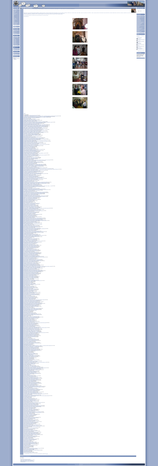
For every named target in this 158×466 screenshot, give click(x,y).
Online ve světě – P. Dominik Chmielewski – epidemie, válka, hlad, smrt (32, 177)
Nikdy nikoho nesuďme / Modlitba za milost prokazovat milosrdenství (32, 132)
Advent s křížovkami (26, 135)
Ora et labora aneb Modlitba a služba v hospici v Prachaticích (31, 309)
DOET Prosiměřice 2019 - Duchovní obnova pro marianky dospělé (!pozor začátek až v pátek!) (35, 220)
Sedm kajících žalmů (26, 451)
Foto (13, 16)
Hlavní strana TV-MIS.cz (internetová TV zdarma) (15, 37)
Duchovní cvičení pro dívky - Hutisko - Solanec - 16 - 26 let (31, 330)
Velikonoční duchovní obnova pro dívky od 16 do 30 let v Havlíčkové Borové (33, 303)
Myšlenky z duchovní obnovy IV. (28, 307)
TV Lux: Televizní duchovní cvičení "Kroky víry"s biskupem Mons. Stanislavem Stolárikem (34, 192)
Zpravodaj (14, 14)
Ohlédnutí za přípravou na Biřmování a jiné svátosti (30, 400)
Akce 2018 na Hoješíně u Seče (27, 237)
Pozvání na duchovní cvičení (27, 357)
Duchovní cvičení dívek (27, 435)
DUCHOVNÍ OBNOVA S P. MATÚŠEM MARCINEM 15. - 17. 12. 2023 (32, 150)
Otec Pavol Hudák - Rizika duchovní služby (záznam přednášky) (31, 259)
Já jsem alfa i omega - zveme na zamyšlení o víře (30, 442)
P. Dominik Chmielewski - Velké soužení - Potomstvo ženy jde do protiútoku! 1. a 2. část (34, 173)
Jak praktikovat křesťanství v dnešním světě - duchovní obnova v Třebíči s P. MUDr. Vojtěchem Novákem (36, 395)
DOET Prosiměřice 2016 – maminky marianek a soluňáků (30, 273)
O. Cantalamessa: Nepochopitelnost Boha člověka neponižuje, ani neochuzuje (33, 386)
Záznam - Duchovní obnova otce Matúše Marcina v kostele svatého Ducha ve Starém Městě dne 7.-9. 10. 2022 (37, 168)
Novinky (14, 38)
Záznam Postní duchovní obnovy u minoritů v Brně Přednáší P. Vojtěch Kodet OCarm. (30, 213)
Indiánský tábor (25, 444)
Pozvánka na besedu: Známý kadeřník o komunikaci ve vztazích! (31, 161)
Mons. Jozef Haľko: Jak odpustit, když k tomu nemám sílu (31, 250)
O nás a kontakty (15, 24)
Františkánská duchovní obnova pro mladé (29, 216)
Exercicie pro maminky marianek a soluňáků (29, 452)
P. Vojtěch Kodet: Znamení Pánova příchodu (29, 181)
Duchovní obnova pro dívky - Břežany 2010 (29, 430)
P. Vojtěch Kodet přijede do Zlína (28, 251)
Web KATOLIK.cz (138, 17)
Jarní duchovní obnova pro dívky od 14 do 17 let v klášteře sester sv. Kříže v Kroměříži (34, 196)
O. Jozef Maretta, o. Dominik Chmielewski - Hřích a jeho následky (32, 190)
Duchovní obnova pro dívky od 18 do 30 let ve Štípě (30, 348)
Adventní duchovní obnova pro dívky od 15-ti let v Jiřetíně (31, 403)
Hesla (13, 17)
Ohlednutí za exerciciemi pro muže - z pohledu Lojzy (30, 197)
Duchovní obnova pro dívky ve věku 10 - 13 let (29, 205)
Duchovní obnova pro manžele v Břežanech (29, 275)
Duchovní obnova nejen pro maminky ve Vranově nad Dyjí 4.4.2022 (32, 179)
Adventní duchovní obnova (27, 315)
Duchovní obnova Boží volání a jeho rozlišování (29, 428)
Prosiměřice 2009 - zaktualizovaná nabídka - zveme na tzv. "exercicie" (32, 448)
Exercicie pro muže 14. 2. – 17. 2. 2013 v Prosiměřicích (30, 366)
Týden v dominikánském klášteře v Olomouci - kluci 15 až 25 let (31, 329)
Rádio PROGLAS (138, 19)
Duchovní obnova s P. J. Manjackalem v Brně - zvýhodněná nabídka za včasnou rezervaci (34, 332)
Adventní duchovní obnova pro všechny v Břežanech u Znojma (31, 314)
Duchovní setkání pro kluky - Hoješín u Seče (29, 323)
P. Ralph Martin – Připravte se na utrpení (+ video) (30, 133)
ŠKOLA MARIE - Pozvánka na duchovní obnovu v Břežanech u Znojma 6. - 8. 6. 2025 (34, 128)
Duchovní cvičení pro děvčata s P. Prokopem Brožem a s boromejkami (32, 411)
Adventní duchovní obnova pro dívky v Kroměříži (29, 152)
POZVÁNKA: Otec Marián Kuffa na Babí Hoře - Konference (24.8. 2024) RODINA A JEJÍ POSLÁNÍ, (35, 141)
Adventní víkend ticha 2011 (27, 416)
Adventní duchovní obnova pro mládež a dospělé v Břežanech (31, 425)
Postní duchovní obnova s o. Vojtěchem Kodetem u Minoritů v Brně (32, 308)
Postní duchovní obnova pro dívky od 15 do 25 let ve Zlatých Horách (32, 368)
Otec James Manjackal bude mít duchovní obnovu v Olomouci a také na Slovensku (34, 178)
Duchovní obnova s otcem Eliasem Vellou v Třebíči (30, 339)
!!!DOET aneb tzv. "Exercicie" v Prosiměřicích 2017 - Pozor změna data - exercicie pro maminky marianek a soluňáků (38, 266)
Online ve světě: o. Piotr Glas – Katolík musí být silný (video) (31, 127)
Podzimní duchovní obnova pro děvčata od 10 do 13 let (30, 246)
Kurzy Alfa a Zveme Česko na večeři (28, 407)
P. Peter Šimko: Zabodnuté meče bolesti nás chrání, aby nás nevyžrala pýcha (33, 160)
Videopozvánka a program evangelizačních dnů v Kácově (30, 433)
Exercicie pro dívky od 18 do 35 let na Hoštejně (29, 176)
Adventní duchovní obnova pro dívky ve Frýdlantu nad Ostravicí (31, 378)
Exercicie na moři (26, 295)
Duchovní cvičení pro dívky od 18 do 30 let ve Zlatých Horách (31, 383)
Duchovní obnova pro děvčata (27, 358)
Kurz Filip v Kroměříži (26, 394)
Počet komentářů (40, 453)
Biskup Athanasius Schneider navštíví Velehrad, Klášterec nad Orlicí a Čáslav (33, 270)
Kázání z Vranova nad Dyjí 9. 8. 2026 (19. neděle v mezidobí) (27, 461)
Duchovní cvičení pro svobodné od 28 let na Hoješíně (30, 325)
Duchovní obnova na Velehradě (27, 211)
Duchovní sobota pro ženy (27, 288)
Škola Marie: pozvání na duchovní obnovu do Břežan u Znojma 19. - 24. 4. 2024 (33, 143)
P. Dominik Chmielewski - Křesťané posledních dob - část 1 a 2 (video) (32, 138)
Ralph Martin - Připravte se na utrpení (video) (29, 153)
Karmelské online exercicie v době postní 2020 (29, 194)
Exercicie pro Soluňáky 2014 (27, 343)
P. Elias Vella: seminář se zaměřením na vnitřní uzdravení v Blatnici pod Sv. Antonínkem (34, 393)
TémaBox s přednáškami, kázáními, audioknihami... (140, 26)
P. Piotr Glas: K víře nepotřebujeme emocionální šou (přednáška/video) (32, 171)
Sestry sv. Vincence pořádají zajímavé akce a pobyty (30, 342)
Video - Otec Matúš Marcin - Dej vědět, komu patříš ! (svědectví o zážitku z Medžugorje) (34, 228)
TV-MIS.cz (137, 0)
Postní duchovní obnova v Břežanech (28, 215)
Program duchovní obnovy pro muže (28, 396)
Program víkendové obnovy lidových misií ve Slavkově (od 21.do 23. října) (33, 405)
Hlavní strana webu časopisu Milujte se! (16, 53)
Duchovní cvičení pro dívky (27, 446)
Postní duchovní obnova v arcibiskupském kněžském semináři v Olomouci (33, 193)
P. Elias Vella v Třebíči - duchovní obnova (29, 268)
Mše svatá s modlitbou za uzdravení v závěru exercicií (30, 267)
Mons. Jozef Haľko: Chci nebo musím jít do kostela (30, 249)
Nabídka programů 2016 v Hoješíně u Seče (29, 287)
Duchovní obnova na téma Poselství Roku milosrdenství (30, 292)
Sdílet (24, 113)
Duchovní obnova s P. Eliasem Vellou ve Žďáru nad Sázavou (31, 252)
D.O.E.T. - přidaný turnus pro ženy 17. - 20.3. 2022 (30, 180)
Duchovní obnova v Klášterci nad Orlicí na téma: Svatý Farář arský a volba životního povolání (35, 322)
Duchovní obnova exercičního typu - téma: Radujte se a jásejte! (31, 214)
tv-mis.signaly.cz (14, 58)
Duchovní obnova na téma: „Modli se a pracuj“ (29, 254)
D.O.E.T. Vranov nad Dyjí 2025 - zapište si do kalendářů (30, 134)
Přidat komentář (44, 453)
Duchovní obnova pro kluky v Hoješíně (28, 381)
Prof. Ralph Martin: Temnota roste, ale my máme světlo (30, 115)
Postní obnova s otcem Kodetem (28, 217)
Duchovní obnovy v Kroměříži (27, 370)
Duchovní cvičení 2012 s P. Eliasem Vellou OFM (30, 384)
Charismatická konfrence (27, 429)
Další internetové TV (139, 21)
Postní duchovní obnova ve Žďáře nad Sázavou (29, 258)
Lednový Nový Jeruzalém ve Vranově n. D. (29, 398)
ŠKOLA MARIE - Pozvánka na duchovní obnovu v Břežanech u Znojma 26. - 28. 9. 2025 (34, 125)
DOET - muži (25, 285)
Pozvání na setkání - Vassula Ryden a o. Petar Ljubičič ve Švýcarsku (32, 162)
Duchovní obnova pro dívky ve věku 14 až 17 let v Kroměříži (31, 306)
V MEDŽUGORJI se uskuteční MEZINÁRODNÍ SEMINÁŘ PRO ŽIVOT (32, 256)
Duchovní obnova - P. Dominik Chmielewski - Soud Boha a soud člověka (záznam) (33, 165)
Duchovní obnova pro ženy (27, 282)
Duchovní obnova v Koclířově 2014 (28, 338)
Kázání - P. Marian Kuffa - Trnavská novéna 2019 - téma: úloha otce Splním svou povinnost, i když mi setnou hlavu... (32, 203)
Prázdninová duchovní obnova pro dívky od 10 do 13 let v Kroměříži (32, 271)
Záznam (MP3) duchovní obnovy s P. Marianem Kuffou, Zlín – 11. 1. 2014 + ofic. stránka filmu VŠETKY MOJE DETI (38, 345)
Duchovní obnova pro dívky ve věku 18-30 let (29, 158)
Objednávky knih (15, 33)
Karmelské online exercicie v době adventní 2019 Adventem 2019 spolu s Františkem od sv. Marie (29, 204)
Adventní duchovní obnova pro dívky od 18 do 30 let (30, 317)
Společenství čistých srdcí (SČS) (140, 16)
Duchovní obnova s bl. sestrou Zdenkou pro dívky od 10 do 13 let (32, 226)
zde (17, 57)
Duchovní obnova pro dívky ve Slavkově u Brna (29, 272)
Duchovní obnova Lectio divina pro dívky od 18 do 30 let (30, 139)
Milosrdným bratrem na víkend (27, 286)
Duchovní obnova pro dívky (27, 351)
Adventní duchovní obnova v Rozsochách (29, 290)
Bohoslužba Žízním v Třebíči (27, 352)
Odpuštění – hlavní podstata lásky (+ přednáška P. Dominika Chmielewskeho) (33, 122)
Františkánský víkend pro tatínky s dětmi (29, 297)
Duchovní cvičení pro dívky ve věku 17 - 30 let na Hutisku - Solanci (32, 142)
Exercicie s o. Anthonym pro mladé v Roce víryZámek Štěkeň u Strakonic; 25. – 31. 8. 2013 (29, 353)
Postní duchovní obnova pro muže (28, 147)
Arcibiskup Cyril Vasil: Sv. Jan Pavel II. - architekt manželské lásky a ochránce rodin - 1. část (35, 129)
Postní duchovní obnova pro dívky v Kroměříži (29, 391)
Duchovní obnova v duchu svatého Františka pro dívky (30, 294)
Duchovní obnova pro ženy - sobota (28, 281)
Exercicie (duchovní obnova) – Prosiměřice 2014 (29, 336)
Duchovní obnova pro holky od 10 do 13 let (29, 191)
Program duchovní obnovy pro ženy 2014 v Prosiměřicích (30, 340)
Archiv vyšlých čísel (15, 54)
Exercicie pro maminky (26, 360)
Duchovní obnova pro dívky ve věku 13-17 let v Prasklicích (31, 157)
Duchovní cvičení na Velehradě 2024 (28, 148)
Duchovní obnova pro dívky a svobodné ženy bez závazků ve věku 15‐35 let (33, 137)
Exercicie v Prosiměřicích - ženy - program (29, 240)
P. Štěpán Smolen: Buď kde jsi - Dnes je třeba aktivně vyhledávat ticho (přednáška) (34, 231)
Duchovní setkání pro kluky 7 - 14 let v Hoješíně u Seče (30, 293)
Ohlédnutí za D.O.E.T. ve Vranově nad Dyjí (29, 146)
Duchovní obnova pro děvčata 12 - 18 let (29, 320)
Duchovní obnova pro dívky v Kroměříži (28, 221)
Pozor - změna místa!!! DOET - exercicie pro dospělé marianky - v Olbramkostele (33, 235)
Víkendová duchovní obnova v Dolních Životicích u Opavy (31, 417)
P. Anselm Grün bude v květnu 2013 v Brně (29, 361)
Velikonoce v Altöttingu (26, 387)
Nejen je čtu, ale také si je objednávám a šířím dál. (139, 48)
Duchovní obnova (26, 118)
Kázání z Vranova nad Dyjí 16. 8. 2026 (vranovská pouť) (27, 460)
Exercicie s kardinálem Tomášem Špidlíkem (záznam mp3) (31, 373)
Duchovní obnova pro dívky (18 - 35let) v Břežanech (30, 359)
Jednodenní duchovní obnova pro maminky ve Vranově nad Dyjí (31, 120)
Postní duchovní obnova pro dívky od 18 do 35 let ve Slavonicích (31, 219)
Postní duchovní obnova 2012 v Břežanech (29, 388)
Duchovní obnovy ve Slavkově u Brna (28, 376)
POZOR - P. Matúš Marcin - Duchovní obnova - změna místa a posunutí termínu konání (34, 170)
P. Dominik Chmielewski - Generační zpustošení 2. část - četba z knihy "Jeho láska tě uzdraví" (35, 182)
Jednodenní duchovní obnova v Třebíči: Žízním (29, 318)
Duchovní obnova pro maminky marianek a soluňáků (30, 276)
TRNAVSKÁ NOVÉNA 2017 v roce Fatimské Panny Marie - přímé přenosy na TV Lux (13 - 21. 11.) (31, 243)
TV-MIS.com (133, 0)
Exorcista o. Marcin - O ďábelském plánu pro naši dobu (30, 207)
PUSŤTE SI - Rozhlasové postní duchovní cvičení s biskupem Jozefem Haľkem (33, 210)
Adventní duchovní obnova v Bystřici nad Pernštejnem (30, 372)
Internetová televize (139, 20)
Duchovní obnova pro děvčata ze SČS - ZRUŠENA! (30, 420)
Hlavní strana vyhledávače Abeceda (16, 49)
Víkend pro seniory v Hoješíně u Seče (28, 298)
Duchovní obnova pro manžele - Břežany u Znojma (30, 274)
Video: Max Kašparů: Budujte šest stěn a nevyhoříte (30, 334)
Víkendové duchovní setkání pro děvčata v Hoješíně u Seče (31, 175)
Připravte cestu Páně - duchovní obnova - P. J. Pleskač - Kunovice (32, 346)
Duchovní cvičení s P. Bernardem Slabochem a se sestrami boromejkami (32, 412)
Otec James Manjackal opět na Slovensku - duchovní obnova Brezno (32, 232)
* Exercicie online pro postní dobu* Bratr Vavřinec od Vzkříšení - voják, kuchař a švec (30, 238)
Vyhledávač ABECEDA (139, 31)
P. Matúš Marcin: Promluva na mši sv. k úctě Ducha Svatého (31, 184)
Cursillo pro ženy (26, 337)
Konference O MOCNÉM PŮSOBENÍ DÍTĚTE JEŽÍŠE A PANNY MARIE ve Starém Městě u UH (35, 124)
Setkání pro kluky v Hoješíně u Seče (28, 174)
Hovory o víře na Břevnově (27, 248)
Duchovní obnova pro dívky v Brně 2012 (28, 380)
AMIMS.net (128, 0)
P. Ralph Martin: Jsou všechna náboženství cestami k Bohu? (31, 130)
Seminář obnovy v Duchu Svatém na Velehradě (29, 392)
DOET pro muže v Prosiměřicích (28, 201)
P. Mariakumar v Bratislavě (27, 445)
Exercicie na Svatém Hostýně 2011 (28, 418)
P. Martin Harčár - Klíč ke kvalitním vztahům (29, 200)
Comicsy (14, 32)
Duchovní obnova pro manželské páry (28, 415)
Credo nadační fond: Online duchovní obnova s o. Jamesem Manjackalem (33, 186)
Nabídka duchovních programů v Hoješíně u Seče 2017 (30, 265)
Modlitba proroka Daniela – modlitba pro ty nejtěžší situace (31, 131)
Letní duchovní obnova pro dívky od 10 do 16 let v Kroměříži (31, 385)
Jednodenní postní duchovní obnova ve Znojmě (29, 263)
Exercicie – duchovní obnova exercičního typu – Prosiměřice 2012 (32, 389)
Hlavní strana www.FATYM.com (15, 9)
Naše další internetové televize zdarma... (15, 44)
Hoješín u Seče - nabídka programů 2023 (28, 163)
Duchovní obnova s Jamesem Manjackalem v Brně (30, 333)
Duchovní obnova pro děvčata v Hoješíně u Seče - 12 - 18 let (31, 331)
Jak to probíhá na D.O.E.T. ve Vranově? (28, 166)
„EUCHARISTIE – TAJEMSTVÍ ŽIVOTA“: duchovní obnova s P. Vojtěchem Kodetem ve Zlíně (30, 355)
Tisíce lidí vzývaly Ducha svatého (28, 326)
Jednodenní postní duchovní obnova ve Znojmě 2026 (30, 119)
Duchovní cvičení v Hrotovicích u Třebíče (29, 291)
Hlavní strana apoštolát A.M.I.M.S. (15, 30)
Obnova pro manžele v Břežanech (28, 413)
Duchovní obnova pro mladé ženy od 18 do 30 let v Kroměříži (31, 136)
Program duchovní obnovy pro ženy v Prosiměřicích (30, 390)
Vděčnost (25, 447)
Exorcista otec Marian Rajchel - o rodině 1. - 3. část (30, 156)
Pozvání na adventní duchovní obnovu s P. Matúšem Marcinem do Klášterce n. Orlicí (34, 167)
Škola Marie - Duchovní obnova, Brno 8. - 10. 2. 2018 (30, 222)
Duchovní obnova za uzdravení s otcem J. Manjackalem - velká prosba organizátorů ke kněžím (35, 327)
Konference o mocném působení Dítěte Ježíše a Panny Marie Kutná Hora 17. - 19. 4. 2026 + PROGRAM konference (38, 116)
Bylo (13, 15)
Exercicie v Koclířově (26, 426)
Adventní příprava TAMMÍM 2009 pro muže (29, 443)
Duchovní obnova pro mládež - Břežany (28, 230)
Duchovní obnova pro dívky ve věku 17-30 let (29, 155)
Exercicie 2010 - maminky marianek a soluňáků (29, 432)
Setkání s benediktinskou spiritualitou (28, 423)
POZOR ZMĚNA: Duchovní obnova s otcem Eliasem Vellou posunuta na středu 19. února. (34, 195)
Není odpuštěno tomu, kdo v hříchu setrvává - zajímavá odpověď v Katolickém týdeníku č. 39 (35, 362)
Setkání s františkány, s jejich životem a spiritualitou (30, 316)
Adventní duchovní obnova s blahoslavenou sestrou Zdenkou (31, 350)
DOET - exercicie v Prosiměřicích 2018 (28, 241)
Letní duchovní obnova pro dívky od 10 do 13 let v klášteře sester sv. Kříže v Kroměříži (34, 299)
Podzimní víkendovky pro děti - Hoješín (28, 140)
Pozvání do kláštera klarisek (27, 159)
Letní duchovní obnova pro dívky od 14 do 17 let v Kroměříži (31, 300)
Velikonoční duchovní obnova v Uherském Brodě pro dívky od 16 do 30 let (32, 280)
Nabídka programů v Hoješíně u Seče (28, 312)
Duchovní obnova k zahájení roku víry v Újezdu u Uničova (31, 382)
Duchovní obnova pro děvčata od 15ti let (28, 324)
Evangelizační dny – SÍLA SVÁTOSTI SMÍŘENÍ (29, 208)
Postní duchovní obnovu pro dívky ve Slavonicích (30, 212)
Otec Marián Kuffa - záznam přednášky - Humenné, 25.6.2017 (31, 242)
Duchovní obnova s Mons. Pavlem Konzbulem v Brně (30, 264)
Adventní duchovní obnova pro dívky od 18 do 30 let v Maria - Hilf (31, 349)
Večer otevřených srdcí (26, 450)
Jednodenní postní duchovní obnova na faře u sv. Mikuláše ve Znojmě (32, 369)
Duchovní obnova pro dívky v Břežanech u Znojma (30, 410)
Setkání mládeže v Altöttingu (27, 431)
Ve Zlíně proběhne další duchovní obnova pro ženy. (30, 304)
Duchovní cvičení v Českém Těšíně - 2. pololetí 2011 (30, 409)
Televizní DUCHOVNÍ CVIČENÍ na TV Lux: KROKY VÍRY (30, 335)
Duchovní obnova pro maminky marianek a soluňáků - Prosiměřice (32, 434)
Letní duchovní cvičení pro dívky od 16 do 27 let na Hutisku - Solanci (32, 301)
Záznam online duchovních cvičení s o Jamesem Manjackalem (31, 185)
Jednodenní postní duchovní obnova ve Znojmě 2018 (30, 239)
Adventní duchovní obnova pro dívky (28, 202)
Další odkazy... (138, 32)
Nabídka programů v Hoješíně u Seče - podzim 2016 (30, 269)
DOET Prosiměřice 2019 (27, 223)
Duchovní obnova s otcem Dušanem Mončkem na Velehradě (31, 253)
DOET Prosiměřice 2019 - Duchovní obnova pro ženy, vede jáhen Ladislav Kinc (33, 218)
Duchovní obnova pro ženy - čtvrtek (28, 283)
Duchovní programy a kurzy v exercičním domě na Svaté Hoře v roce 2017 (33, 260)
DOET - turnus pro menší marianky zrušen (29, 198)
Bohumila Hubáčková (27, 453)
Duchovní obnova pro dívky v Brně (28, 227)
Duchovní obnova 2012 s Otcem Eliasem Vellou (29, 422)
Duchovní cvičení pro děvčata (27, 449)
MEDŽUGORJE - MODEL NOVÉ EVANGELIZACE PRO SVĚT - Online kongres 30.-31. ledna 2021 (35, 189)
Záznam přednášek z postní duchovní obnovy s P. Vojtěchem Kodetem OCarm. (33, 164)
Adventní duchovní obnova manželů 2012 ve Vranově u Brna (31, 377)
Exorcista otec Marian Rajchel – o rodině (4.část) (29, 154)
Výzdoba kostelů (15, 23)
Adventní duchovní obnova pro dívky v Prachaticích (30, 225)
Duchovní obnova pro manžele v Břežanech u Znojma (30, 302)
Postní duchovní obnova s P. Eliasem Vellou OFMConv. (30, 284)
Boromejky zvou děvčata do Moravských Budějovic (30, 371)
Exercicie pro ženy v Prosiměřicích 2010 (28, 439)
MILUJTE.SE (141, 0)
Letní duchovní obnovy (26, 187)
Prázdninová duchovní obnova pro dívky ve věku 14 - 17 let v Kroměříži (32, 209)
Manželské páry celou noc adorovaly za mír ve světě (30, 321)
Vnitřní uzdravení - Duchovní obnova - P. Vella (29, 354)
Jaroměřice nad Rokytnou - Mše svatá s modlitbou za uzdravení (28, 375)
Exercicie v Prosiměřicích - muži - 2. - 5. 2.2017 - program (31, 262)
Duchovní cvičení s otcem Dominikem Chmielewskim (30, 188)
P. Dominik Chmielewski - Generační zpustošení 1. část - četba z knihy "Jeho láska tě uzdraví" (35, 183)
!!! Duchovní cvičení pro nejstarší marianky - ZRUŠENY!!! (31, 305)
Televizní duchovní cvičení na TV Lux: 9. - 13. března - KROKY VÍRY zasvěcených (30, 310)
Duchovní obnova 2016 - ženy (27, 279)
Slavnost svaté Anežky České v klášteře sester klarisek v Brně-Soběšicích (33, 402)
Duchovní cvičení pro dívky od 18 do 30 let (29, 296)
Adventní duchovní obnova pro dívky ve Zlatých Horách (30, 427)
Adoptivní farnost (15, 13)
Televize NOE (138, 18)
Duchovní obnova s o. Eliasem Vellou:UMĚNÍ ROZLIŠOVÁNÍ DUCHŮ (28, 344)
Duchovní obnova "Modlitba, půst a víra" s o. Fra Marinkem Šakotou (32, 145)
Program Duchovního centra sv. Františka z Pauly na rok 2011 (31, 421)
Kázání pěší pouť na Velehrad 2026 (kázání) (25, 459)
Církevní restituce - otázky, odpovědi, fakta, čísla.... (141, 30)
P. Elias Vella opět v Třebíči (27, 438)
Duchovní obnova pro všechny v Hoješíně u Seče (30, 261)
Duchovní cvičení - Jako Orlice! (27, 440)
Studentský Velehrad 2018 (27, 233)
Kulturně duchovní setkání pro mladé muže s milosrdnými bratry (31, 236)
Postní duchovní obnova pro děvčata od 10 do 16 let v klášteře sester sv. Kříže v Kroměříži (35, 367)
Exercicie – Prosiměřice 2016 (27, 278)
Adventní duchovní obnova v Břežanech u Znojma (30, 289)
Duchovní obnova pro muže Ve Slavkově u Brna (29, 244)
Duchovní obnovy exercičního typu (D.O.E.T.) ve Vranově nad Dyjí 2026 (32, 123)
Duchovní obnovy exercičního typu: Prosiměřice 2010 (30, 436)
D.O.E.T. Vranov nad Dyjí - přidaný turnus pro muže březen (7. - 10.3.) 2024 (33, 149)
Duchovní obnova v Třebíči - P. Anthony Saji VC (29, 356)
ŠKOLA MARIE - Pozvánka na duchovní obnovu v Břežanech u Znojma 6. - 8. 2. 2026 (34, 121)
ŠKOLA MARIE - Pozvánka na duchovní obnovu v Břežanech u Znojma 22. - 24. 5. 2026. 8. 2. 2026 (36, 117)
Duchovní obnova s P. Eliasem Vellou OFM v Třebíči (30, 399)
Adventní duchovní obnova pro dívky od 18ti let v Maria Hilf (31, 379)
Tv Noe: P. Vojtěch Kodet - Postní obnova (29, 313)
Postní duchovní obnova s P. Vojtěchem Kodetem (30, 363)
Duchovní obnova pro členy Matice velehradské (29, 247)
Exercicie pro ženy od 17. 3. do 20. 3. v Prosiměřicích (30, 414)
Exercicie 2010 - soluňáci (27, 437)
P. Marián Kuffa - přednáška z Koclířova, (29, 172)
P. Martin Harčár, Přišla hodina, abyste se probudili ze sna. (31, 199)
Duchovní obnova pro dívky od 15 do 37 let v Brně (30, 206)
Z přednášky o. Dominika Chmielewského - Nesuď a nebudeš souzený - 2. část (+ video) (34, 126)
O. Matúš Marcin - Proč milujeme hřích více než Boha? (30, 229)
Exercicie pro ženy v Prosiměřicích (28, 341)
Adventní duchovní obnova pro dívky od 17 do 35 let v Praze (31, 245)
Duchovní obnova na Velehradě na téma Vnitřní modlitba (30, 234)
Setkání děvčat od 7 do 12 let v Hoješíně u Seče (30, 255)
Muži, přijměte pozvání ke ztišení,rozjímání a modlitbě (28, 397)
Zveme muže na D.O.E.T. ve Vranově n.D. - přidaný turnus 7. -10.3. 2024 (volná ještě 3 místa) (35, 144)
